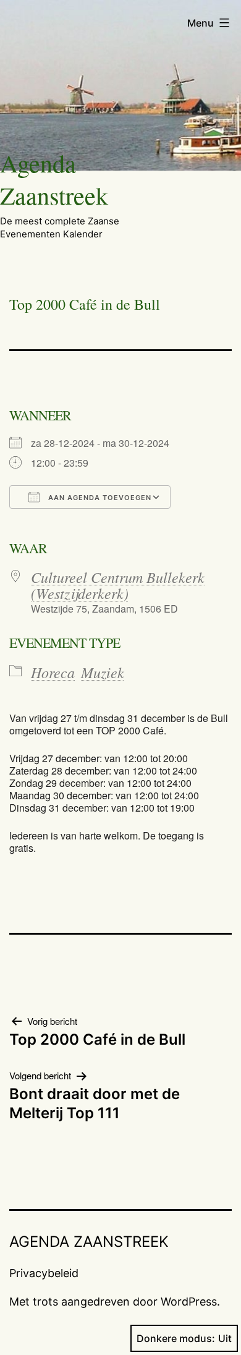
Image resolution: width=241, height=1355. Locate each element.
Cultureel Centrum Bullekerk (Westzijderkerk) (118, 585)
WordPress (189, 1301)
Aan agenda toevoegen (98, 497)
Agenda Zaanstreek (54, 179)
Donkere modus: (176, 1338)
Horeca (53, 672)
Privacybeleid (43, 1273)
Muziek (102, 672)
